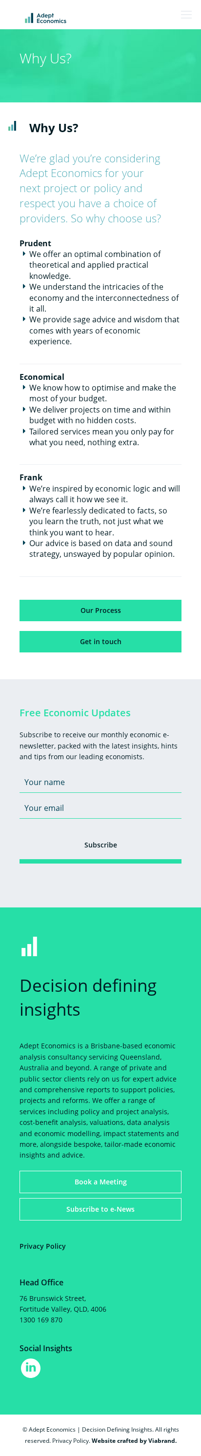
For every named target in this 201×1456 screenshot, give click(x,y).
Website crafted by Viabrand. (134, 1440)
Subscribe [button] (100, 844)
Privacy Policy (43, 1246)
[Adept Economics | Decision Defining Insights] (71, 18)
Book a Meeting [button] (101, 1181)
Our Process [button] (100, 610)
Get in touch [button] (100, 641)
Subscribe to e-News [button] (100, 1209)
